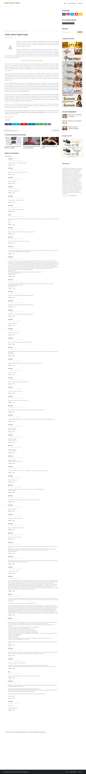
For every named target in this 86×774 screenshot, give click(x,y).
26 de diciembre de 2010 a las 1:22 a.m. (15, 544)
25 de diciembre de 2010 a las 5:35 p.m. (15, 416)
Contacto (80, 771)
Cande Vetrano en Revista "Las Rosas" (49, 147)
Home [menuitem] (65, 3)
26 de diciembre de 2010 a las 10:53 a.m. (15, 568)
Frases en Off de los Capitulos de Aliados (73, 127)
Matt (6, 37)
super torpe (13, 31)
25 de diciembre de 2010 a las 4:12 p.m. (15, 388)
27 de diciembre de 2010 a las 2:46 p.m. (15, 673)
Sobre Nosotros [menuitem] (72, 3)
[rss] (80, 14)
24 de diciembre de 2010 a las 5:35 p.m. (15, 188)
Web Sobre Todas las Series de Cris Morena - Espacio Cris (16, 771)
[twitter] (72, 14)
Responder (10, 164)
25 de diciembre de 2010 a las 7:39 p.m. (15, 486)
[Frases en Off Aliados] (72, 147)
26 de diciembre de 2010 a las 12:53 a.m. (15, 534)
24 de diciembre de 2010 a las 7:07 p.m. (15, 229)
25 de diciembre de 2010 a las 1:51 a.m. (15, 258)
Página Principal (8, 31)
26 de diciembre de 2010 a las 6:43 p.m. (15, 595)
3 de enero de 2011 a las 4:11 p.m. (14, 703)
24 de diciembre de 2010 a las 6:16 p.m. (15, 197)
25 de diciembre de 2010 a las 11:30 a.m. (15, 311)
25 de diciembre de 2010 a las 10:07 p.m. (15, 525)
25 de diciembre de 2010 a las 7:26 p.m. (15, 477)
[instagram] (68, 14)
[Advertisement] (32, 18)
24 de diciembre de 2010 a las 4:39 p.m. (15, 169)
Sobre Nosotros (73, 771)
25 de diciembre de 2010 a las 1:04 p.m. (15, 339)
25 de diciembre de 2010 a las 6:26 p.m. (15, 426)
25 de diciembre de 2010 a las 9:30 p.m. (15, 516)
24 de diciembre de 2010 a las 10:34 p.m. (15, 248)
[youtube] (76, 14)
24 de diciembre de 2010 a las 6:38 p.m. (15, 216)
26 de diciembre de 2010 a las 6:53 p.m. (15, 619)
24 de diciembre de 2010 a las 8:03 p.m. (15, 238)
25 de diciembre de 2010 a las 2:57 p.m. (15, 370)
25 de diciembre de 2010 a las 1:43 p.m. (15, 349)
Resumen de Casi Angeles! (74, 121)
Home (67, 771)
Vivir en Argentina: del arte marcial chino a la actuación (31, 147)
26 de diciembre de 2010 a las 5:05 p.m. (15, 578)
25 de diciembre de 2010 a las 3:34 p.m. (15, 379)
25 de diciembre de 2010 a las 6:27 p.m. (15, 457)
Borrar (14, 164)
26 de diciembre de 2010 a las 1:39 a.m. (15, 558)
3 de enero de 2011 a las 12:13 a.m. (14, 682)
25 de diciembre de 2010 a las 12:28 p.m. (15, 330)
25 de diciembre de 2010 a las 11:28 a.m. (15, 281)
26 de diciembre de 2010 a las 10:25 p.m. (15, 660)
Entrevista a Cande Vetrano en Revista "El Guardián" (12, 147)
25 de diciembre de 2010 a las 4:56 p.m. (15, 407)
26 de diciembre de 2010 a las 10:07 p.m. (15, 649)
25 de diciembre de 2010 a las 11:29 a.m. (15, 302)
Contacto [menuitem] (80, 3)
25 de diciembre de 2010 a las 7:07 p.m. (15, 468)
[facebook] (64, 14)
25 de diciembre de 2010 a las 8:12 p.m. (15, 497)
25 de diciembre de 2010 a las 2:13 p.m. (15, 360)
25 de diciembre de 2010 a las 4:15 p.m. (15, 398)
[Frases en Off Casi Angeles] (72, 156)
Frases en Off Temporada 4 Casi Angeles (75, 115)
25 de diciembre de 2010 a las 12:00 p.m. (15, 321)
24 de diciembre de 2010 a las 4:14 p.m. (15, 160)
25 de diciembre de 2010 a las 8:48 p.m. (15, 506)
